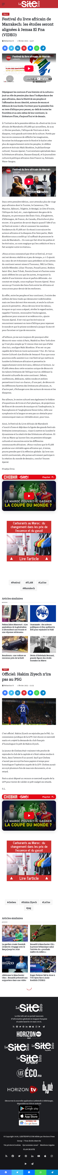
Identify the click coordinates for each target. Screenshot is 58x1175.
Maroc (5, 14)
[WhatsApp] (36, 48)
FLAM (30, 582)
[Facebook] (5, 48)
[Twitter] (11, 48)
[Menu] (3, 5)
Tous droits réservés (32, 1141)
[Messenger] (30, 48)
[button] (29, 496)
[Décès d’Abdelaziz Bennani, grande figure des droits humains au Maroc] (43, 644)
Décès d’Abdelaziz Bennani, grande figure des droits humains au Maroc (42, 658)
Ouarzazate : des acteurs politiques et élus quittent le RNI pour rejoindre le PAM (42, 627)
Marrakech (29, 588)
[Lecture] (29, 496)
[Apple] (33, 1026)
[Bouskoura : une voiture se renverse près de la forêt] (15, 644)
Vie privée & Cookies (12, 1145)
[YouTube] (30, 1026)
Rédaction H (9, 41)
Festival (16, 582)
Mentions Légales (47, 1145)
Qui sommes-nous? (30, 1145)
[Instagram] (37, 1026)
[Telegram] (43, 48)
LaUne (43, 582)
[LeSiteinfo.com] (29, 4)
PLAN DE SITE (29, 1149)
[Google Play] (40, 1026)
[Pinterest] (24, 48)
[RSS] (14, 1026)
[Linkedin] (17, 48)
